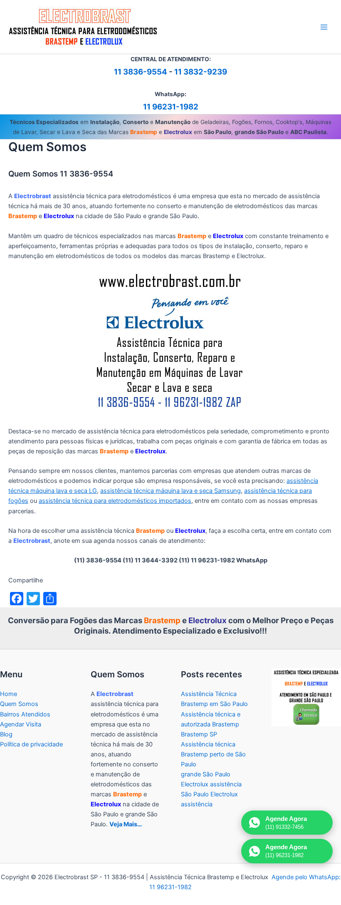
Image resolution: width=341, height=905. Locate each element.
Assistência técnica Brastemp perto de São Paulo (213, 754)
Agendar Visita (20, 724)
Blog (6, 734)
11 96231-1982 (170, 107)
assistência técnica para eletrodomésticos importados (115, 501)
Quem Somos (19, 704)
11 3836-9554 (140, 72)
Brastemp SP (199, 734)
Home (8, 694)
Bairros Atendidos (25, 714)
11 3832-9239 (200, 72)
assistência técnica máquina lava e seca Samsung (170, 491)
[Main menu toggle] (324, 27)
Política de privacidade (31, 744)
